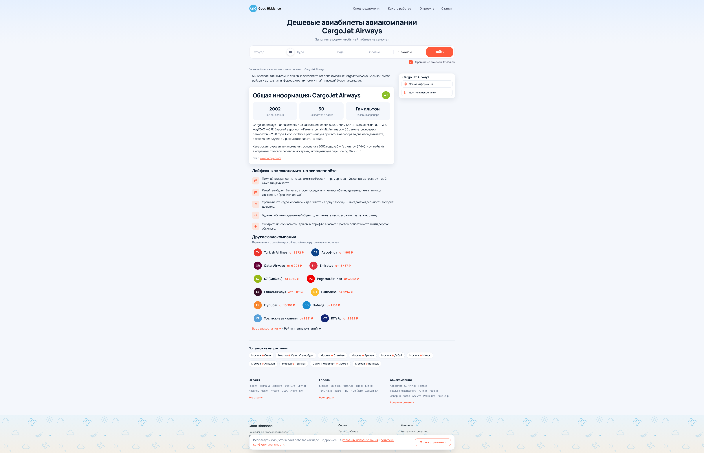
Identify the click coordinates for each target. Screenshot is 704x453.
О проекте (427, 8)
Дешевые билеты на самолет (265, 69)
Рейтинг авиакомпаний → (302, 328)
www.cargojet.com (270, 158)
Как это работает (400, 8)
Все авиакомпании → (266, 328)
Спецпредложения (367, 8)
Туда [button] (340, 52)
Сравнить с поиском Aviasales (435, 62)
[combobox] (269, 52)
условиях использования (360, 440)
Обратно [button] (374, 52)
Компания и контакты (414, 431)
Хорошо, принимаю (432, 442)
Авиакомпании (293, 69)
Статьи (446, 8)
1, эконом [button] (405, 52)
